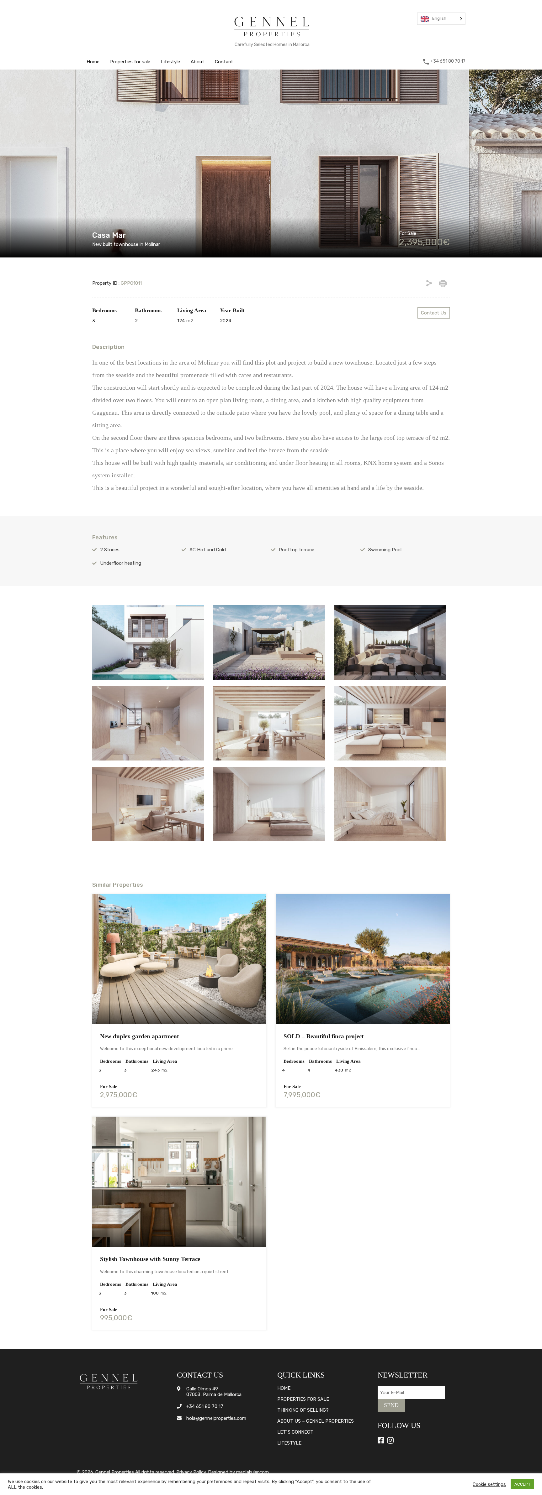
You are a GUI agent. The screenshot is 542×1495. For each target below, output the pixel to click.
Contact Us (433, 313)
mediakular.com (252, 1472)
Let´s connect (295, 1432)
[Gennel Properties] (272, 38)
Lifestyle (170, 62)
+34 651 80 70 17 (447, 61)
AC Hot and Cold (207, 550)
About (197, 62)
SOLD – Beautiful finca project (324, 1036)
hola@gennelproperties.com (216, 1418)
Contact (224, 62)
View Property (179, 998)
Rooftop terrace (296, 550)
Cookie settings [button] (489, 1484)
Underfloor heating (120, 563)
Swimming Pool (384, 550)
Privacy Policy (191, 1472)
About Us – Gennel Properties (315, 1421)
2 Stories (110, 550)
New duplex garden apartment (139, 1036)
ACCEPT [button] (522, 1484)
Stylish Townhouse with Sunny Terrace (150, 1259)
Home (93, 62)
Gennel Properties (114, 1472)
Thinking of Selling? (303, 1410)
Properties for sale (130, 62)
